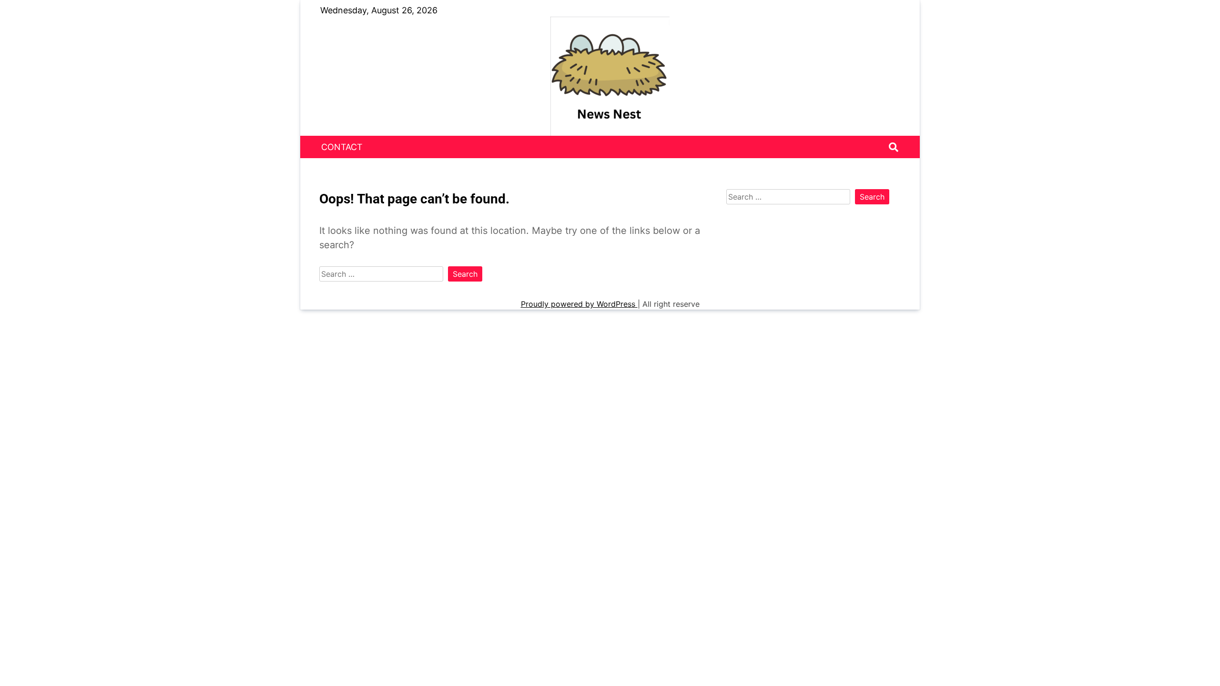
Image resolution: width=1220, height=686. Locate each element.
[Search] (893, 147)
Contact (342, 147)
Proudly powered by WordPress (579, 304)
